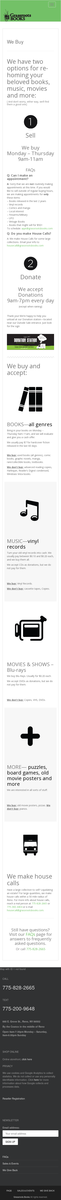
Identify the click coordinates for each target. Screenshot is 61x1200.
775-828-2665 (39, 903)
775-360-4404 (14, 906)
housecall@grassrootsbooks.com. (25, 910)
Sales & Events (11, 1163)
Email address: (11, 1127)
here (36, 1079)
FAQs (30, 934)
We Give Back (10, 1170)
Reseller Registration (14, 1098)
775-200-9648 (19, 1008)
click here (27, 1059)
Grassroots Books (22, 1196)
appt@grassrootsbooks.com (37, 228)
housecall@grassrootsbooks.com (25, 245)
